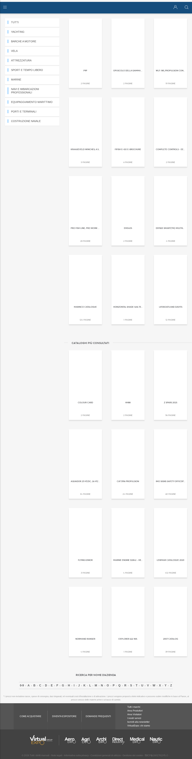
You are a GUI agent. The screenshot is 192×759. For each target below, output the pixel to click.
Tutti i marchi (133, 707)
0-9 (22, 685)
